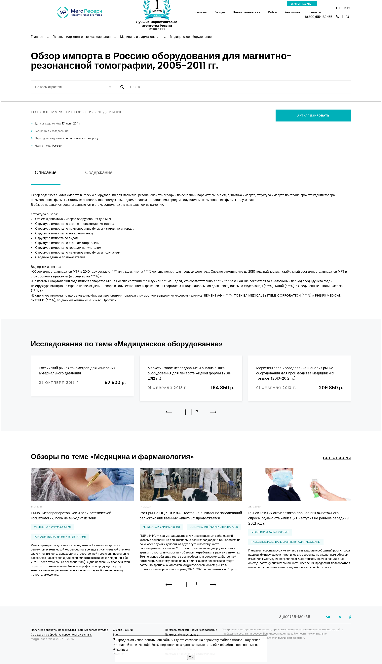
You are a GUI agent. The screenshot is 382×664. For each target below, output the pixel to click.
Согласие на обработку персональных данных (61, 635)
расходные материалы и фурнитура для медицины (285, 542)
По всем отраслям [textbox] (48, 87)
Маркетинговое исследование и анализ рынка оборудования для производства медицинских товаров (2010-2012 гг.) (295, 373)
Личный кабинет (302, 4)
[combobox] (72, 86)
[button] (213, 414)
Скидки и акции (123, 630)
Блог (116, 635)
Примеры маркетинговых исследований (191, 630)
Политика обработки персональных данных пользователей (69, 630)
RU (338, 8)
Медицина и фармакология (52, 527)
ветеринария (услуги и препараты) (214, 527)
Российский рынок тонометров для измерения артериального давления (77, 370)
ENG (347, 8)
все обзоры (337, 457)
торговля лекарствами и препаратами (60, 536)
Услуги (220, 12)
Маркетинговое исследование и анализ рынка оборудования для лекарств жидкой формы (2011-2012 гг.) (190, 373)
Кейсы (272, 12)
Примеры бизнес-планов (181, 635)
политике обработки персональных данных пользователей (173, 644)
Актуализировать (313, 116)
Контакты (314, 12)
